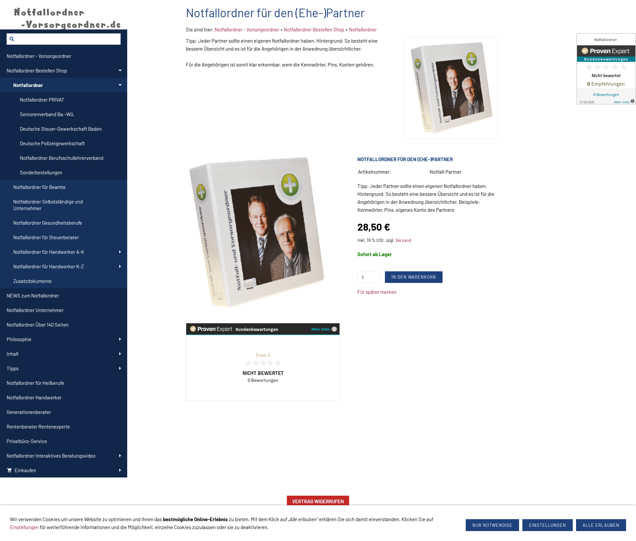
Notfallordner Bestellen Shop (314, 29)
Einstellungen (24, 527)
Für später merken (377, 292)
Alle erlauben (601, 525)
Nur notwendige (492, 525)
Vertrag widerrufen (318, 501)
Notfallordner (363, 29)
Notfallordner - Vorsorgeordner (247, 29)
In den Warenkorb (414, 277)
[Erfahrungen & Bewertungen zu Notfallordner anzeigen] (606, 69)
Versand (403, 240)
